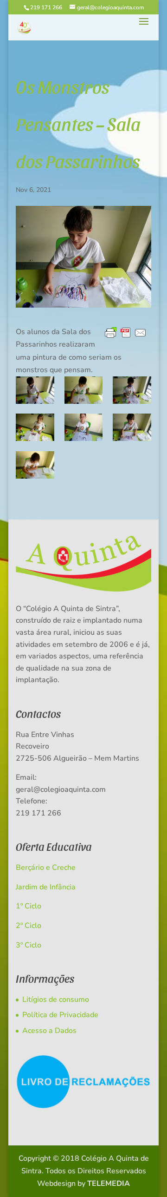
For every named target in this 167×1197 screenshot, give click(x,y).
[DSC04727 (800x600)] (35, 465)
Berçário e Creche (46, 867)
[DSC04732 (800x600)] (132, 427)
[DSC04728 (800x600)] (83, 427)
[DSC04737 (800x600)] (35, 390)
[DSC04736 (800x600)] (132, 390)
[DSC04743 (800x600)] (83, 390)
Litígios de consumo (55, 999)
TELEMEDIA (108, 1183)
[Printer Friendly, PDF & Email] (125, 333)
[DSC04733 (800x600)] (35, 427)
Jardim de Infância (46, 887)
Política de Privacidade (60, 1015)
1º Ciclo (28, 906)
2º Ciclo (28, 926)
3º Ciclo (28, 945)
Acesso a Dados (49, 1031)
